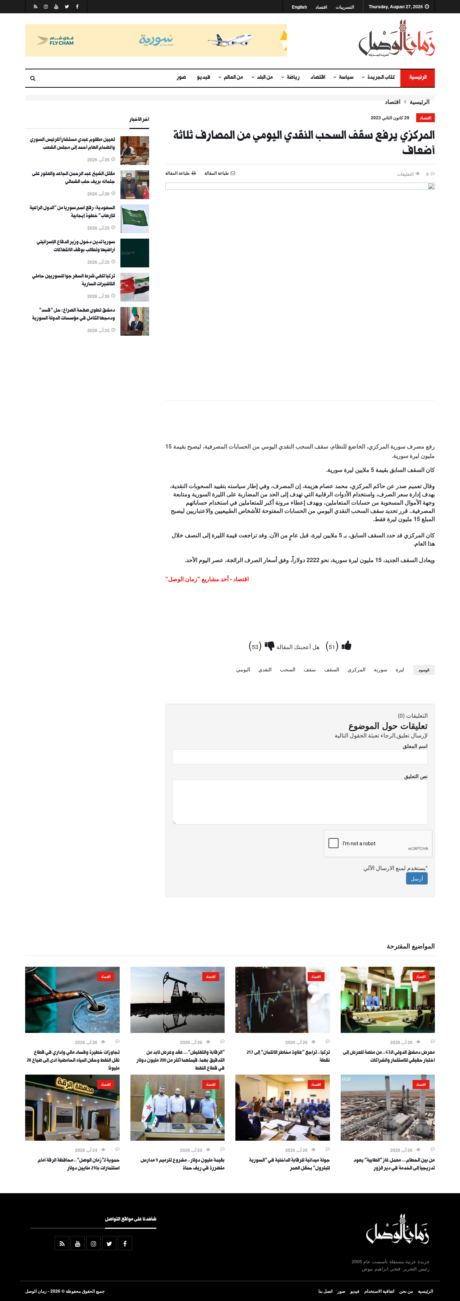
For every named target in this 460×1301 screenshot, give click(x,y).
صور (181, 78)
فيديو (203, 78)
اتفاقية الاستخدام (379, 1291)
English (299, 7)
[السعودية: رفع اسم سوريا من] (134, 231)
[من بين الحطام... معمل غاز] (388, 1138)
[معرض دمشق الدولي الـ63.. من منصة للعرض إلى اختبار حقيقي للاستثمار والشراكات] (388, 1030)
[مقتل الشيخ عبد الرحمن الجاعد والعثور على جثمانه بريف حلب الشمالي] (134, 197)
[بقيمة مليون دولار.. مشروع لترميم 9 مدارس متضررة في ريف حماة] (177, 1138)
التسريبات (345, 7)
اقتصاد (321, 7)
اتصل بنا (325, 1291)
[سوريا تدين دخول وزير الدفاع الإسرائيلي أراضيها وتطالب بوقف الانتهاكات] (134, 265)
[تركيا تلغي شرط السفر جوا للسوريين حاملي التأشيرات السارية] (134, 299)
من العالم (233, 78)
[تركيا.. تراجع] (282, 1030)
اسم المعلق (415, 745)
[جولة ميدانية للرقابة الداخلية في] (282, 1138)
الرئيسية (417, 78)
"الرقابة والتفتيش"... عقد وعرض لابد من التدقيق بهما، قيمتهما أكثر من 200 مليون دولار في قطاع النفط (181, 1060)
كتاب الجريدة (381, 78)
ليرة (400, 669)
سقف (310, 669)
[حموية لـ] (72, 1138)
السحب (287, 669)
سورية (380, 669)
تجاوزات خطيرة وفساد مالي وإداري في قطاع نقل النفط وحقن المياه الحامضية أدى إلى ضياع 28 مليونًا (73, 1060)
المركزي (356, 669)
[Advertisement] (300, 425)
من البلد (265, 78)
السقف (331, 669)
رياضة (293, 78)
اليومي (243, 669)
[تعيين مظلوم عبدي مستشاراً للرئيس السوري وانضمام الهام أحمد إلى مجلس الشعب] (134, 162)
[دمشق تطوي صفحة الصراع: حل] (134, 333)
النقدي (265, 669)
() (333, 644)
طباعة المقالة (177, 173)
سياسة (346, 78)
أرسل (417, 878)
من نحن (406, 1291)
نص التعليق (416, 776)
